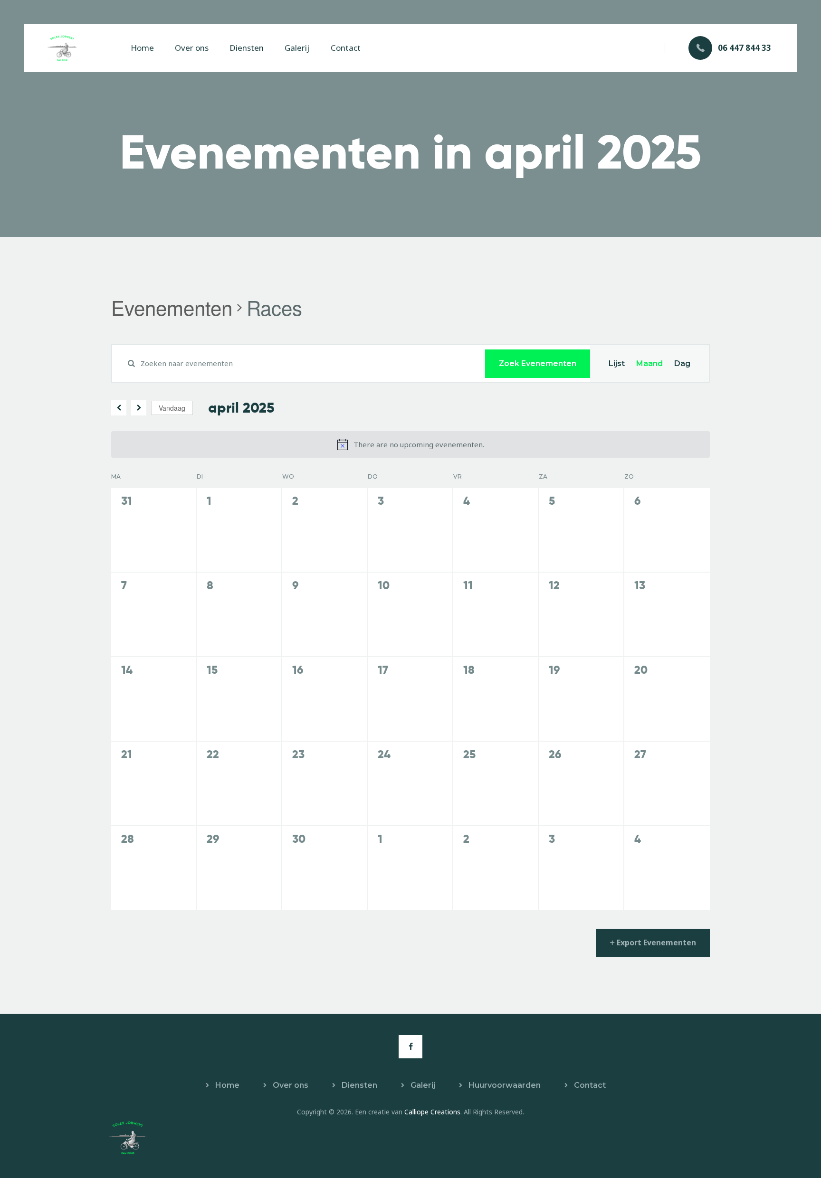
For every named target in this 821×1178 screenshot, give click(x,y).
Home (227, 1085)
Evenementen (171, 307)
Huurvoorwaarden (504, 1085)
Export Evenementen (656, 942)
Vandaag (172, 408)
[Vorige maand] (118, 407)
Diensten (359, 1085)
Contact (590, 1085)
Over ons (290, 1085)
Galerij (422, 1085)
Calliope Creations (432, 1111)
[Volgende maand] (138, 407)
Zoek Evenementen (537, 363)
